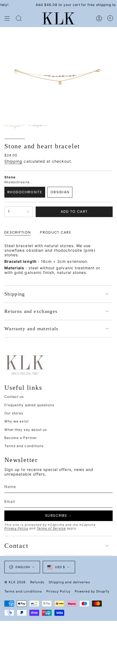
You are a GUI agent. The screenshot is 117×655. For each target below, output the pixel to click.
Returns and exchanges (30, 311)
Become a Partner (20, 438)
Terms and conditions (24, 446)
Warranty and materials (31, 328)
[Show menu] (7, 18)
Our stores (13, 413)
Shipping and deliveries (69, 582)
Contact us (14, 397)
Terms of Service (51, 528)
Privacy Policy (16, 528)
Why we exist (16, 421)
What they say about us (25, 430)
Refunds (37, 582)
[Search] (18, 18)
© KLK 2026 (15, 582)
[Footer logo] (24, 364)
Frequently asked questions (29, 405)
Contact (16, 545)
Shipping (13, 161)
